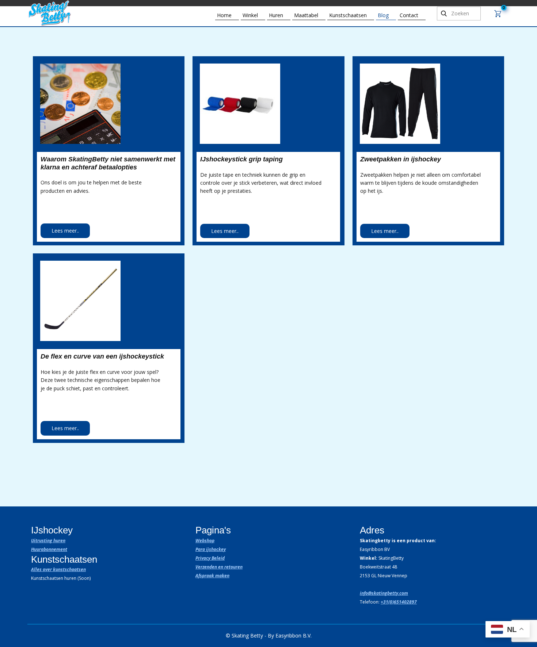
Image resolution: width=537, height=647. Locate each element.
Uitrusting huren (48, 540)
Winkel (250, 15)
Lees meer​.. (65, 230)
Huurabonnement (49, 549)
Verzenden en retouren (219, 567)
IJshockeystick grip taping (241, 159)
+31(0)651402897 (399, 602)
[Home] (50, 13)
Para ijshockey (210, 549)
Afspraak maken (212, 576)
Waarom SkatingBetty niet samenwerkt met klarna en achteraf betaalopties (108, 163)
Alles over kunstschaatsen (58, 569)
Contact (409, 15)
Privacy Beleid (210, 558)
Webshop (204, 540)
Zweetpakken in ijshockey (400, 159)
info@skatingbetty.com (384, 593)
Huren (276, 15)
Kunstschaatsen (348, 15)
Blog (383, 15)
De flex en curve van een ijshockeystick (102, 356)
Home (224, 15)
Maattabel (306, 15)
